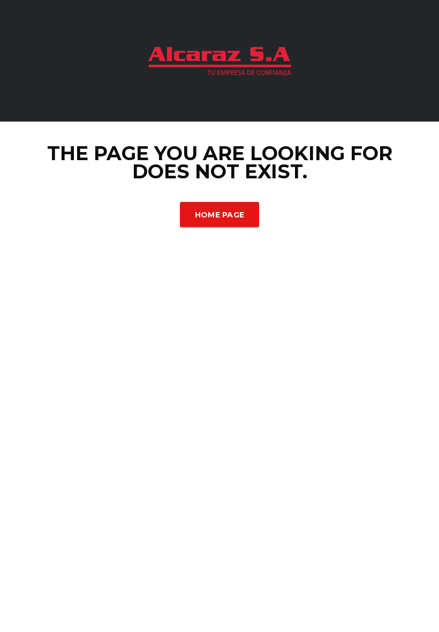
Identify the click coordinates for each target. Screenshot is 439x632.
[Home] (219, 60)
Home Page (220, 215)
